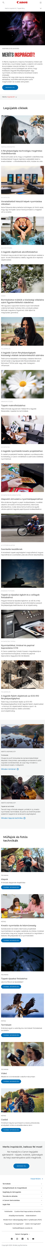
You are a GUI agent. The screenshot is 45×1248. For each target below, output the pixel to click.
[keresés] (3, 2)
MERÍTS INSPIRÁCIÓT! (8, 751)
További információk (11, 887)
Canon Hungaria (21, 1234)
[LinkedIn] (22, 1239)
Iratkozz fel (10, 87)
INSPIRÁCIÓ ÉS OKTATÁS (10, 48)
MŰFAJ (3, 921)
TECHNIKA (4, 875)
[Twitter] (28, 1239)
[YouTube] (33, 1239)
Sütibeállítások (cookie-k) (22, 1228)
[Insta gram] (17, 1239)
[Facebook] (12, 1239)
